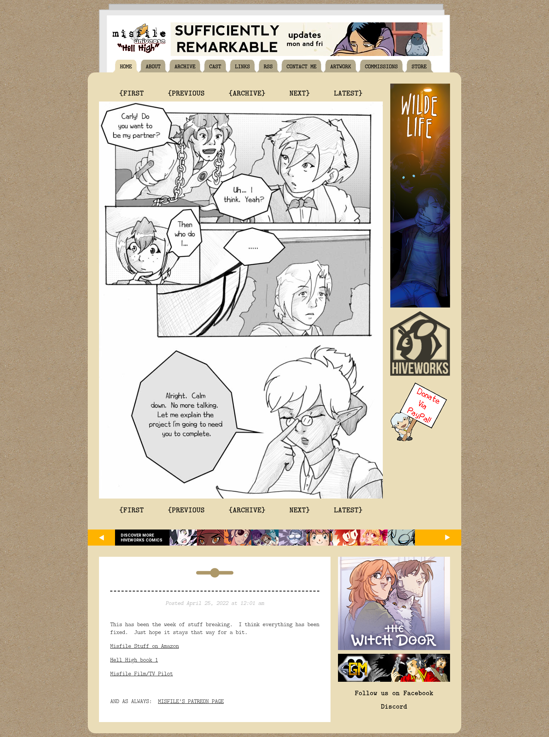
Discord (394, 706)
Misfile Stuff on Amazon (144, 646)
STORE (419, 66)
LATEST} (348, 92)
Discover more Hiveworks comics (141, 538)
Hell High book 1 (134, 659)
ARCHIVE (184, 66)
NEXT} (299, 92)
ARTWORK (340, 66)
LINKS (242, 66)
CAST (215, 66)
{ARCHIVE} (247, 92)
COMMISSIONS (381, 66)
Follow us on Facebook (394, 692)
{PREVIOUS (186, 92)
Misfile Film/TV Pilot (141, 673)
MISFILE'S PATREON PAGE (191, 701)
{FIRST (131, 92)
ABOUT (153, 66)
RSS (268, 66)
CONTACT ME (301, 66)
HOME (126, 66)
